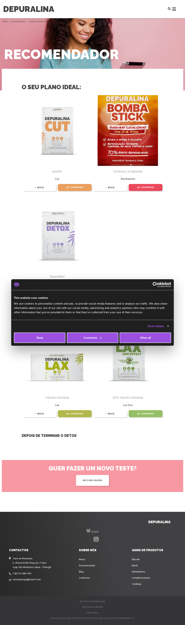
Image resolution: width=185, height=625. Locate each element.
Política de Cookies (92, 607)
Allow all (145, 337)
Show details (156, 326)
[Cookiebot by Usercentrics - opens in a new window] (155, 284)
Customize (90, 337)
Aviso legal (92, 613)
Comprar (76, 187)
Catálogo (136, 584)
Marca (82, 559)
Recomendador (18, 22)
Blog (81, 571)
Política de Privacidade (92, 601)
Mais (40, 187)
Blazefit (135, 559)
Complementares (141, 578)
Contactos (84, 578)
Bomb (135, 565)
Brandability (127, 618)
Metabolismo (138, 571)
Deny (39, 337)
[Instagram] (96, 539)
